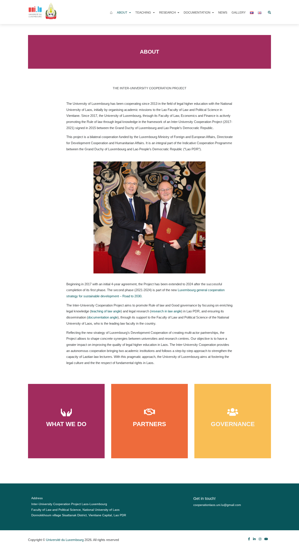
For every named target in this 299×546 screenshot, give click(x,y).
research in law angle (166, 311)
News (222, 12)
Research (168, 12)
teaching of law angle (106, 311)
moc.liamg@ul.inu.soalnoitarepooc (217, 505)
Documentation (197, 12)
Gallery (239, 12)
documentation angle (103, 317)
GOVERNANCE (233, 424)
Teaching (143, 12)
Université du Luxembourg (65, 540)
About (122, 12)
